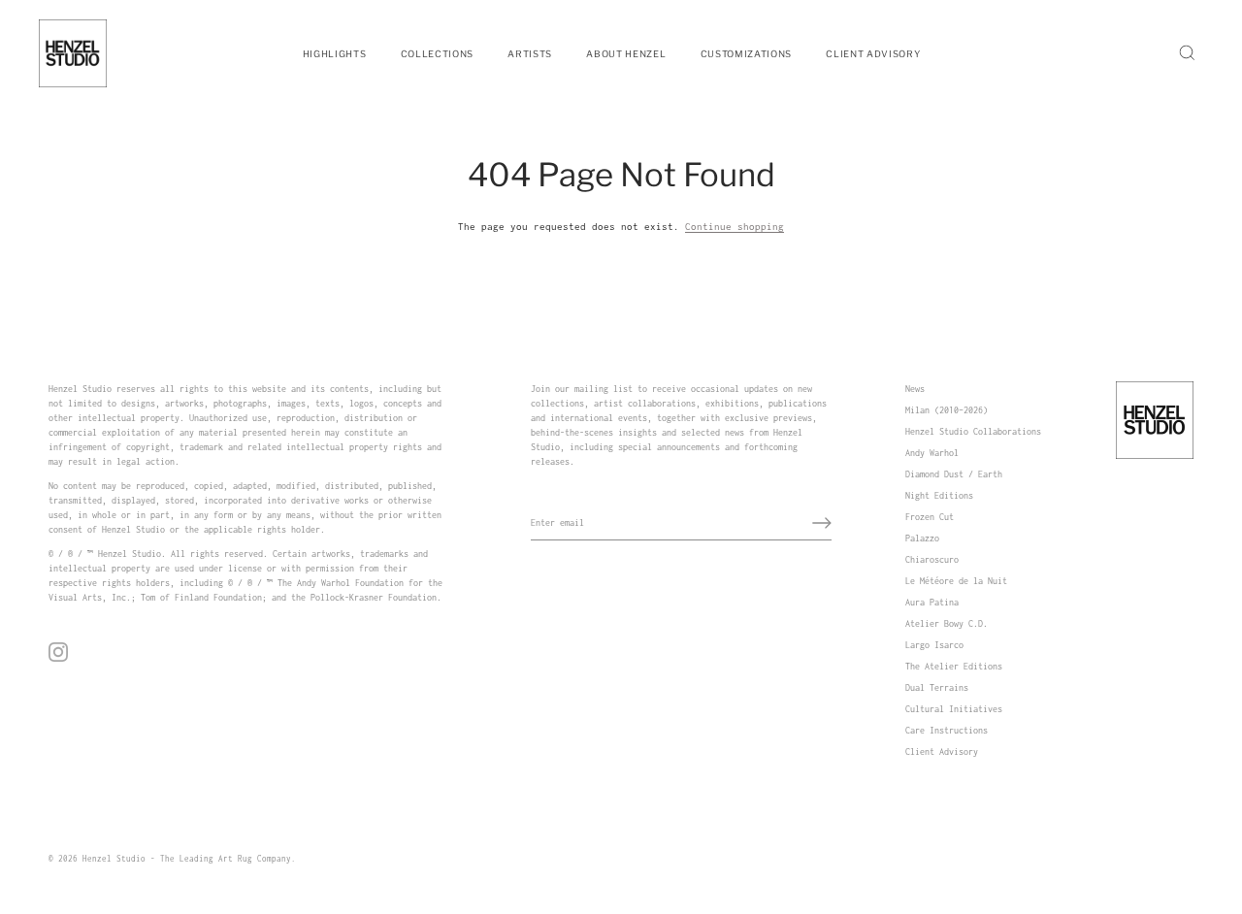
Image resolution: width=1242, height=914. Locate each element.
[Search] (1186, 53)
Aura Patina (932, 602)
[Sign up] (822, 523)
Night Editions (939, 495)
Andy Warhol (932, 452)
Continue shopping (734, 226)
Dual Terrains (936, 687)
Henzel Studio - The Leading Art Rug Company (186, 859)
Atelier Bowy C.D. (946, 623)
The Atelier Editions (953, 666)
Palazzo (922, 538)
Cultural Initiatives (953, 708)
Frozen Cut (929, 516)
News (915, 388)
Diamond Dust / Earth (953, 474)
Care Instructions (946, 730)
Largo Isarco (934, 644)
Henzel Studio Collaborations (973, 431)
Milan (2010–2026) (946, 410)
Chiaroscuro (932, 559)
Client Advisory (941, 751)
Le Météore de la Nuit (956, 580)
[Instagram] (58, 650)
